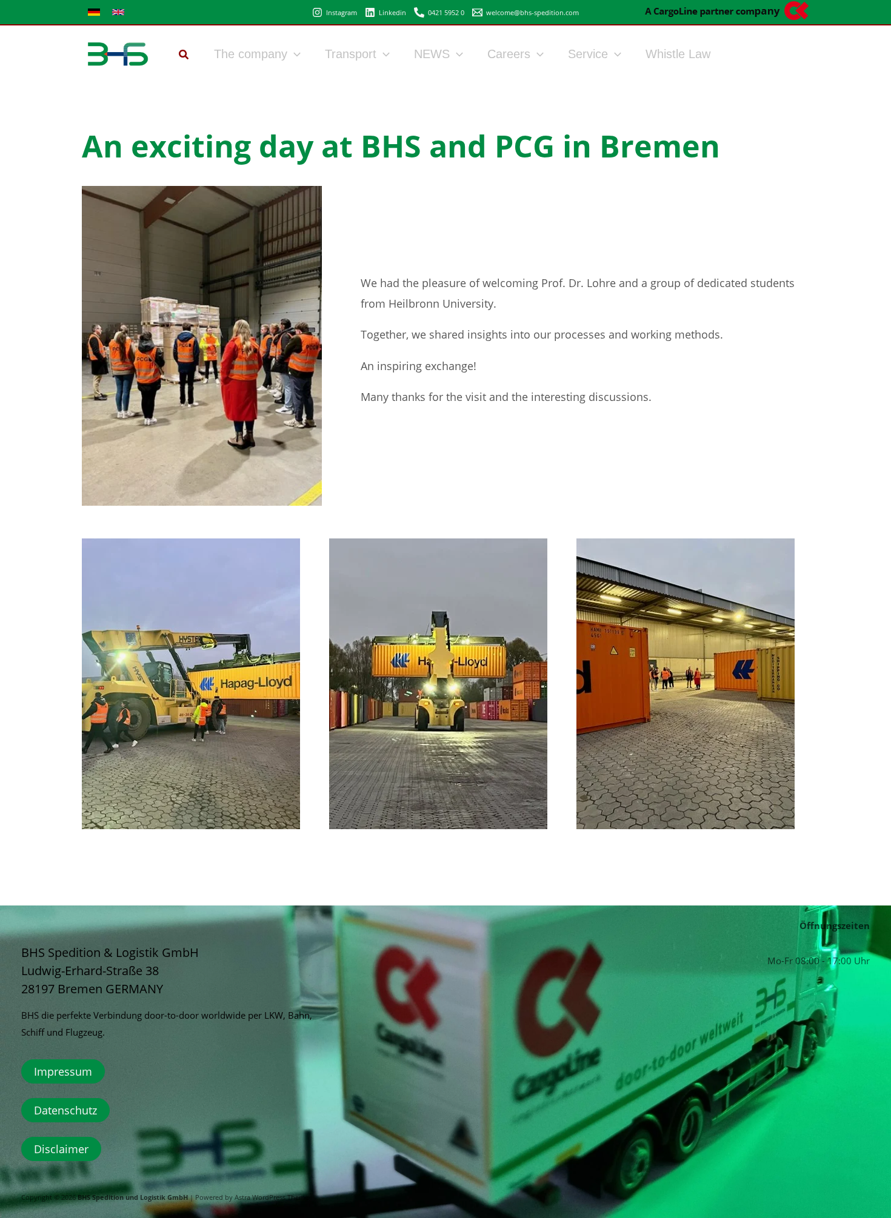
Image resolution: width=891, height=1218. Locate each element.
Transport (350, 54)
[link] (94, 12)
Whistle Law (678, 54)
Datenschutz (65, 1110)
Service (588, 54)
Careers (508, 54)
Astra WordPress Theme (272, 1197)
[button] (184, 55)
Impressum (63, 1071)
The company (250, 54)
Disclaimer (61, 1149)
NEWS (432, 54)
